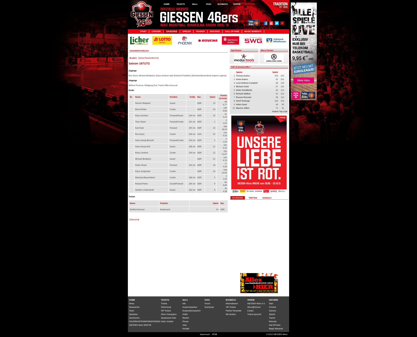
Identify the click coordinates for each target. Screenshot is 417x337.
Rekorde (215, 31)
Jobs (184, 325)
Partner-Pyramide (233, 311)
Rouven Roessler (244, 97)
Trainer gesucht (254, 314)
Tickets (164, 303)
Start (143, 31)
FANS (208, 4)
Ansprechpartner (189, 307)
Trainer (200, 31)
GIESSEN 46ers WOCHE (140, 325)
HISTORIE (250, 4)
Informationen (232, 303)
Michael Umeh (242, 86)
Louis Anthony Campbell (247, 83)
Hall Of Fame (232, 31)
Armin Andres (242, 79)
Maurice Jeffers (243, 108)
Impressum (205, 334)
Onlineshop (166, 307)
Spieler (186, 31)
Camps (250, 311)
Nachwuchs (134, 318)
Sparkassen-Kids (168, 318)
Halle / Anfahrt (167, 321)
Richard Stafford (243, 94)
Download (209, 307)
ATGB (214, 334)
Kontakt (185, 329)
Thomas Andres (243, 76)
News (131, 303)
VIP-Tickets (231, 307)
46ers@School (253, 307)
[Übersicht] (134, 219)
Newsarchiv (134, 307)
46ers (194, 4)
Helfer (185, 314)
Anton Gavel (241, 104)
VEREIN (236, 4)
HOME (167, 4)
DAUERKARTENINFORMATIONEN (144, 321)
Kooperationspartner (191, 311)
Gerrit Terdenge (243, 101)
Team (131, 311)
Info (184, 303)
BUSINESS (223, 4)
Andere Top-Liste (279, 111)
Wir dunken (231, 314)
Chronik (156, 31)
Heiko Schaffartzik (244, 90)
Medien (185, 318)
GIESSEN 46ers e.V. (256, 303)
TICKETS (181, 4)
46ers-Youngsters (169, 314)
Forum (207, 303)
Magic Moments (252, 31)
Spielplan (133, 314)
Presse (185, 321)
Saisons (171, 31)
